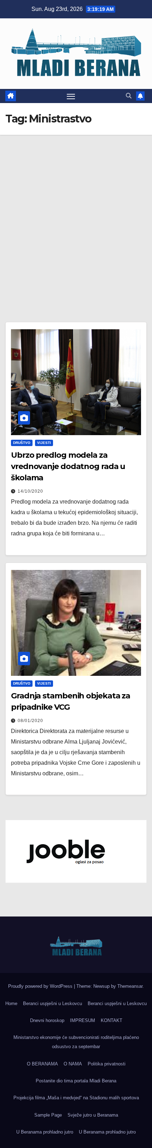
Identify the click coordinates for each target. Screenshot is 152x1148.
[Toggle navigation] (71, 96)
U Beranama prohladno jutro (44, 1132)
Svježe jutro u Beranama (93, 1115)
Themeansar (129, 986)
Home (11, 1003)
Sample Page (48, 1115)
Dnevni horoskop (47, 1020)
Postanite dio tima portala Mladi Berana (76, 1080)
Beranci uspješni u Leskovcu (52, 1003)
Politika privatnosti (106, 1063)
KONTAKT (111, 1020)
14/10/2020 (30, 491)
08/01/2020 (30, 720)
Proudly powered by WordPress (41, 986)
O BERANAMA (42, 1063)
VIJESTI (44, 443)
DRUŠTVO (21, 443)
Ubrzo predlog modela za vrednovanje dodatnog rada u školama (68, 466)
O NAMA (73, 1063)
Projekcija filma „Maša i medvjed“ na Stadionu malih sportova (76, 1097)
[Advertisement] (76, 214)
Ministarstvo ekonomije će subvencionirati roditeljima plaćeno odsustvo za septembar (76, 1042)
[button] (128, 96)
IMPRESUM (82, 1020)
